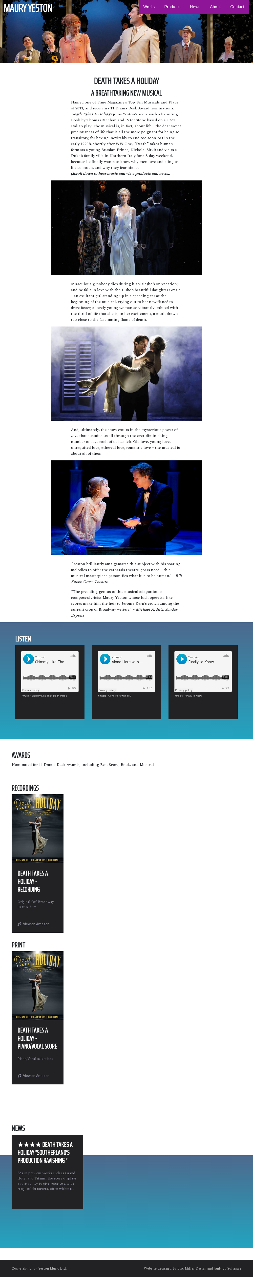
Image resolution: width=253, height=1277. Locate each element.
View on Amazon (36, 924)
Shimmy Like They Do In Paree (49, 695)
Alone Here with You (119, 695)
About (215, 7)
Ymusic (25, 695)
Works (149, 7)
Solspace (234, 1268)
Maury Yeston (28, 8)
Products (172, 7)
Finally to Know (193, 695)
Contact (237, 7)
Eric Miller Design (191, 1268)
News (195, 7)
